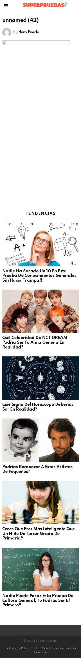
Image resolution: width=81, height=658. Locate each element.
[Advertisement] (40, 160)
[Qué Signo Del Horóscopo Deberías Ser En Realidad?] (40, 378)
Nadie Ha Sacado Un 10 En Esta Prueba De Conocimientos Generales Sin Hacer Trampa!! (39, 276)
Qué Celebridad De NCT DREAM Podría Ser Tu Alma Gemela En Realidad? (34, 342)
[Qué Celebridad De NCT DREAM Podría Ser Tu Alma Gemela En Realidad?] (40, 311)
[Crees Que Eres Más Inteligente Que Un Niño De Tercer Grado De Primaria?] (40, 502)
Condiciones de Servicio (59, 648)
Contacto (40, 652)
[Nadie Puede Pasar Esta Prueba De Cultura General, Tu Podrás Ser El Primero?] (40, 569)
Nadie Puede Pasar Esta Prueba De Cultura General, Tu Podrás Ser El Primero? (37, 600)
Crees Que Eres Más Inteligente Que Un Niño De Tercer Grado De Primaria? (38, 533)
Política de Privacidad (21, 648)
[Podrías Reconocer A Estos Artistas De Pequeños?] (40, 440)
